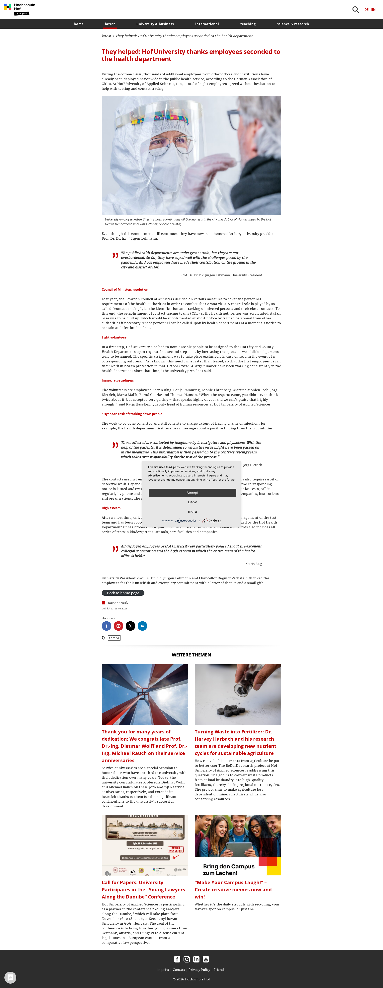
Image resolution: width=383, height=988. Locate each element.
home (79, 24)
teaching (248, 24)
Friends (220, 969)
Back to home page (123, 592)
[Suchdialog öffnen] (355, 9)
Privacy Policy (199, 969)
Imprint (163, 969)
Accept (192, 493)
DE (366, 9)
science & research (293, 24)
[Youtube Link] (206, 959)
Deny (192, 502)
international (207, 24)
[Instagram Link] (187, 959)
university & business (155, 24)
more (192, 511)
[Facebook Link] (177, 959)
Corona (114, 638)
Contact (179, 969)
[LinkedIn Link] (196, 959)
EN (373, 9)
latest (110, 24)
